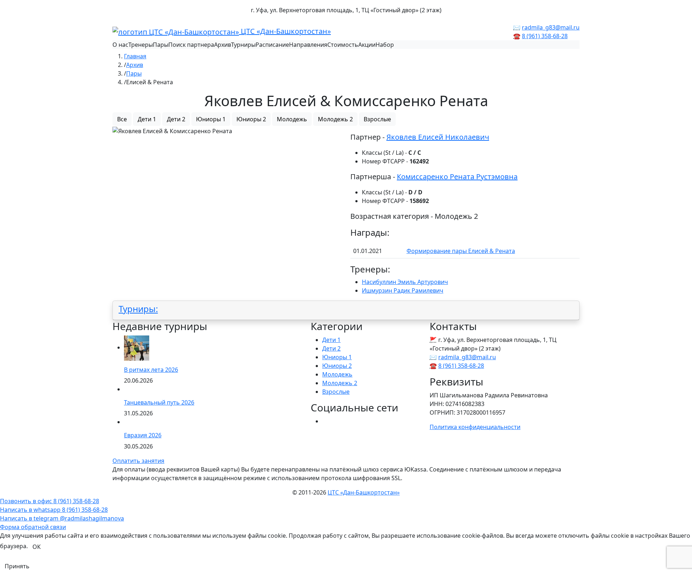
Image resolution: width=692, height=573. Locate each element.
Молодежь (292, 119)
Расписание (272, 45)
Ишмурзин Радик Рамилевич (402, 290)
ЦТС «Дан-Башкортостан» (285, 31)
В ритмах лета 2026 (151, 370)
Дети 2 (176, 119)
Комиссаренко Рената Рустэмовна (457, 176)
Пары (160, 45)
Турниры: (138, 309)
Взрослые (377, 119)
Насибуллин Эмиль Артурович (405, 282)
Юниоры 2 (251, 119)
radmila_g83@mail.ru (551, 27)
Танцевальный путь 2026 (159, 402)
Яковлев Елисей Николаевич (437, 137)
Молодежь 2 (335, 119)
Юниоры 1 (211, 119)
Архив (222, 45)
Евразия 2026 (142, 435)
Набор (385, 45)
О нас (120, 45)
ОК (36, 547)
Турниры (243, 45)
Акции (367, 45)
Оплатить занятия (138, 461)
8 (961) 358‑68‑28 (545, 36)
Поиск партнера (191, 45)
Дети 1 (147, 119)
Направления (308, 45)
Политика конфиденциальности (475, 427)
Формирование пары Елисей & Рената (461, 251)
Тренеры (140, 45)
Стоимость (342, 45)
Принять (17, 566)
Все (122, 119)
